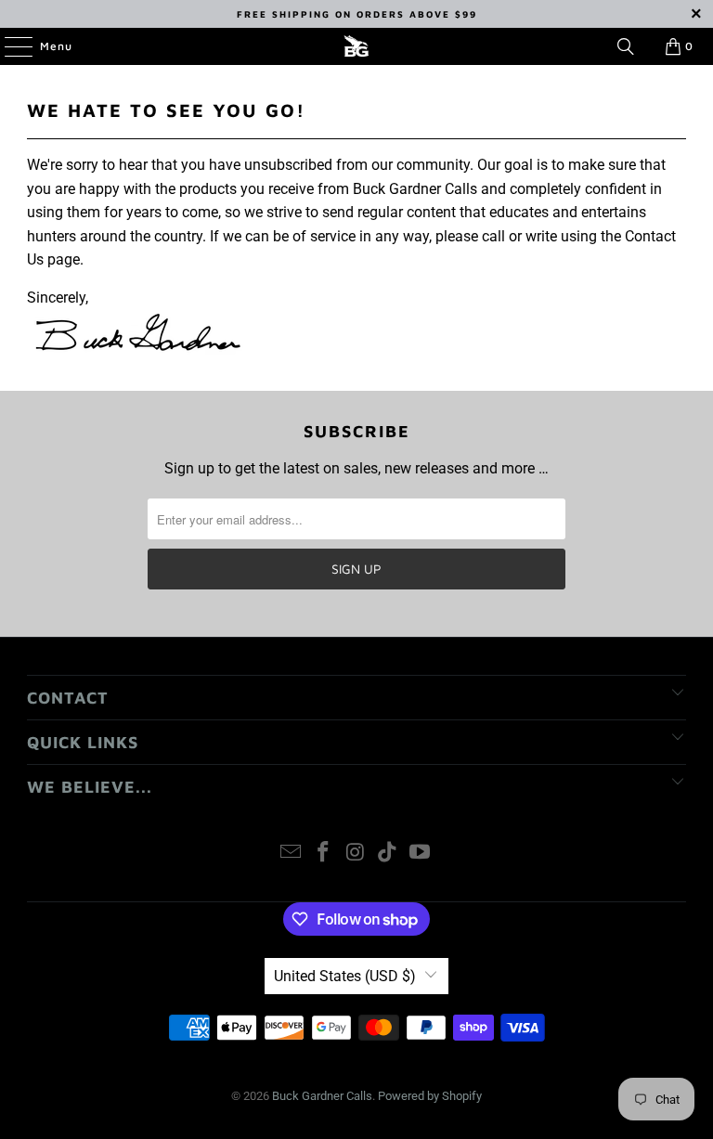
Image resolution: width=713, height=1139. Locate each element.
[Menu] (9, 46)
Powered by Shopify (430, 1096)
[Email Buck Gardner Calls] (291, 853)
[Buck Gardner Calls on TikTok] (388, 853)
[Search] (625, 46)
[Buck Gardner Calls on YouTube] (420, 853)
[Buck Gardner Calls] (356, 46)
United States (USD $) (345, 976)
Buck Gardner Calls (322, 1096)
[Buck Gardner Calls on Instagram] (355, 853)
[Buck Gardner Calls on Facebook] (323, 853)
